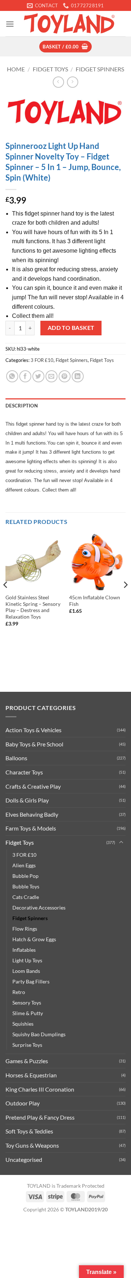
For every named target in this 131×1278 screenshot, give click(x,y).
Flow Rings (24, 929)
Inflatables (24, 950)
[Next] (125, 599)
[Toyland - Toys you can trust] (70, 23)
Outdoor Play (22, 1103)
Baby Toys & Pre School (34, 744)
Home (16, 69)
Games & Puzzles (26, 1060)
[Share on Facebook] (25, 376)
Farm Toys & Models (30, 828)
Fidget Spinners (100, 69)
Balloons (16, 757)
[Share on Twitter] (38, 376)
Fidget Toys (50, 69)
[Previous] (5, 599)
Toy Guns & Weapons (32, 1145)
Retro (18, 992)
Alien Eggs (24, 865)
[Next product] (58, 82)
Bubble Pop (25, 876)
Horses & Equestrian (31, 1075)
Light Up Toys (27, 960)
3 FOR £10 (42, 360)
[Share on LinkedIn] (78, 376)
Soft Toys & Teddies (29, 1131)
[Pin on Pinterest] (65, 376)
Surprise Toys (27, 1045)
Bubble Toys (25, 886)
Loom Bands (26, 971)
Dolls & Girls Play (27, 800)
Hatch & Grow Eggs (34, 939)
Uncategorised (23, 1159)
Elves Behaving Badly (31, 814)
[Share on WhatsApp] (12, 376)
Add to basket (71, 327)
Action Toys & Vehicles (33, 729)
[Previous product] (72, 82)
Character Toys (24, 772)
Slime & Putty (27, 1013)
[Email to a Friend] (51, 376)
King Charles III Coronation (39, 1089)
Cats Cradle (25, 897)
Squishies (22, 1024)
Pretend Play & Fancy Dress (40, 1117)
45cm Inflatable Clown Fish (94, 601)
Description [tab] (21, 406)
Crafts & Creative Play (33, 786)
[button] (9, 24)
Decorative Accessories (39, 907)
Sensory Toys (26, 1002)
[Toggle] (121, 842)
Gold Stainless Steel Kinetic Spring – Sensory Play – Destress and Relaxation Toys (32, 607)
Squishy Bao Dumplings (39, 1034)
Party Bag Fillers (30, 981)
